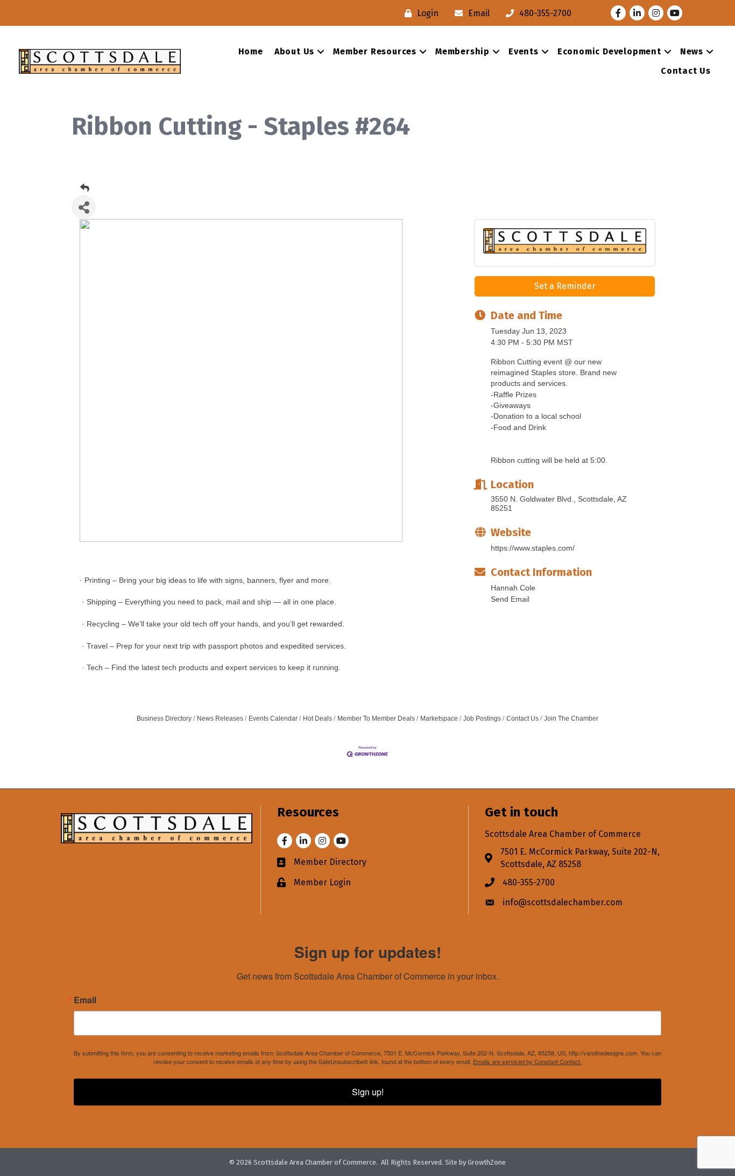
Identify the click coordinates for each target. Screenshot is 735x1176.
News (691, 51)
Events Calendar (273, 718)
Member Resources (374, 51)
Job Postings (482, 718)
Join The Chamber (571, 718)
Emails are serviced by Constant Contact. (527, 1061)
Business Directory (164, 718)
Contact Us (686, 71)
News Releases (220, 718)
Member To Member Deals (376, 718)
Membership (462, 51)
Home (250, 51)
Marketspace (439, 718)
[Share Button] (84, 207)
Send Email (510, 599)
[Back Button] (84, 188)
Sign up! (368, 1092)
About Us (294, 51)
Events (523, 51)
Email (85, 1000)
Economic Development (609, 51)
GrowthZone (487, 1162)
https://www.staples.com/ (533, 548)
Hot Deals (317, 718)
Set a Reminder (565, 286)
